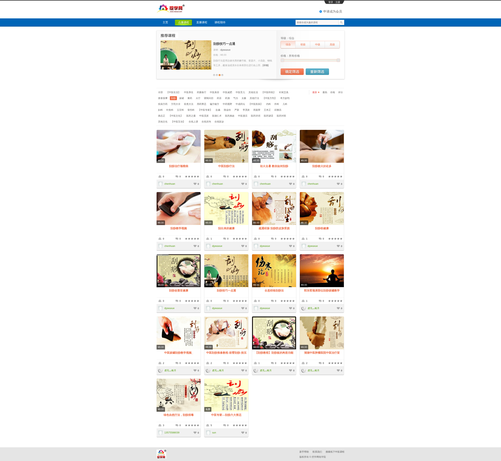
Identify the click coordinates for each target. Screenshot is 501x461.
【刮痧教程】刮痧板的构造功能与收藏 (274, 353)
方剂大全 (175, 104)
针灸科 (169, 110)
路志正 (161, 115)
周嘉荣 (256, 110)
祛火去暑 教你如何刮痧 (274, 166)
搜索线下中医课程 (335, 451)
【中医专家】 (205, 110)
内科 (268, 104)
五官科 (180, 110)
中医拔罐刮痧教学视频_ (178, 352)
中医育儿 (240, 92)
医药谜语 (268, 115)
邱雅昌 (277, 110)
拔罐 (181, 98)
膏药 (189, 98)
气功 (235, 98)
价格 (332, 92)
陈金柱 (227, 110)
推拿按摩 (163, 98)
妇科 (160, 110)
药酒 (227, 98)
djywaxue (225, 50)
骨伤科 (191, 110)
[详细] (266, 65)
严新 (236, 110)
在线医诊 (219, 121)
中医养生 (188, 92)
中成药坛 (240, 104)
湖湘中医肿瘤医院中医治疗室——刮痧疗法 (322, 353)
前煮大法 (188, 104)
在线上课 (193, 121)
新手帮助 (304, 451)
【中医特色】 (268, 92)
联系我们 (317, 451)
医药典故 (229, 115)
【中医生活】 (173, 92)
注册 (337, 2)
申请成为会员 (332, 11)
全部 (160, 92)
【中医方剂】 (270, 98)
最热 (325, 92)
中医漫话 (242, 115)
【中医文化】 (176, 115)
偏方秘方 (214, 104)
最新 (314, 92)
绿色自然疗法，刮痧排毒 (179, 414)
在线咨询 (206, 121)
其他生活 (253, 92)
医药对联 (281, 115)
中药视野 (227, 104)
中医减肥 (227, 92)
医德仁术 (217, 115)
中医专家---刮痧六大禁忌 (226, 414)
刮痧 (173, 98)
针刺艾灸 (283, 92)
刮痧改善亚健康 (178, 290)
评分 (340, 92)
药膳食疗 (201, 92)
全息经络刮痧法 (274, 290)
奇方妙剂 (285, 98)
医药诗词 (255, 115)
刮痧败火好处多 (322, 166)
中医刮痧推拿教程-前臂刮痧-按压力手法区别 (226, 353)
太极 (243, 98)
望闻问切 (208, 98)
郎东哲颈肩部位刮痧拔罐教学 (322, 290)
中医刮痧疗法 (226, 166)
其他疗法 (254, 98)
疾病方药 (163, 104)
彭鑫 (218, 110)
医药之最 (191, 115)
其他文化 (163, 121)
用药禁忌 (201, 104)
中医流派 (204, 115)
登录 (330, 2)
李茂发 (246, 110)
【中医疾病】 (256, 104)
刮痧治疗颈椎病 (178, 166)
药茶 (219, 98)
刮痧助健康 (322, 228)
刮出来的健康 (226, 228)
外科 (276, 104)
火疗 (198, 98)
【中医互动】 (178, 121)
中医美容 (214, 92)
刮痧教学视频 (178, 228)
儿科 (285, 104)
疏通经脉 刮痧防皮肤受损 (274, 228)
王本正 (267, 110)
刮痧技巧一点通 (224, 43)
